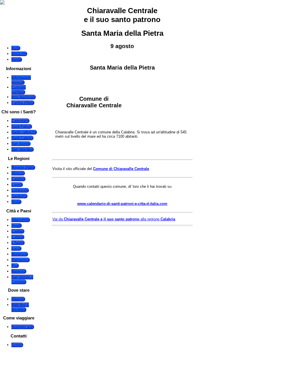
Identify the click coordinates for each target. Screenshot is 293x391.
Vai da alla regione (113, 219)
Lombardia (20, 190)
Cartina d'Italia (23, 103)
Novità (17, 60)
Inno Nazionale (23, 97)
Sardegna (19, 196)
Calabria (18, 179)
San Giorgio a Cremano (22, 279)
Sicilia (16, 202)
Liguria (17, 185)
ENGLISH (19, 54)
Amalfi (16, 226)
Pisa (15, 266)
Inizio (16, 48)
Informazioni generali (21, 80)
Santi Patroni (22, 127)
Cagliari (18, 231)
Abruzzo (18, 173)
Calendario (20, 121)
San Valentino (22, 149)
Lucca (16, 248)
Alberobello (21, 220)
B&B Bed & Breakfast (20, 307)
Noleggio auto (23, 327)
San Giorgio (21, 144)
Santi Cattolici (22, 138)
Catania (18, 237)
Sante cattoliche (24, 132)
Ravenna (19, 271)
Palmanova (20, 260)
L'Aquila (18, 243)
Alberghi (18, 299)
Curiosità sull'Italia (18, 89)
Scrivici (17, 345)
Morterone (20, 254)
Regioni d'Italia (23, 167)
